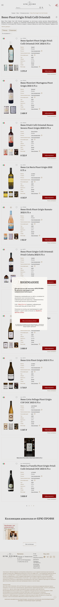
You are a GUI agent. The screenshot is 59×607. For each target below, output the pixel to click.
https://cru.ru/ (22, 304)
